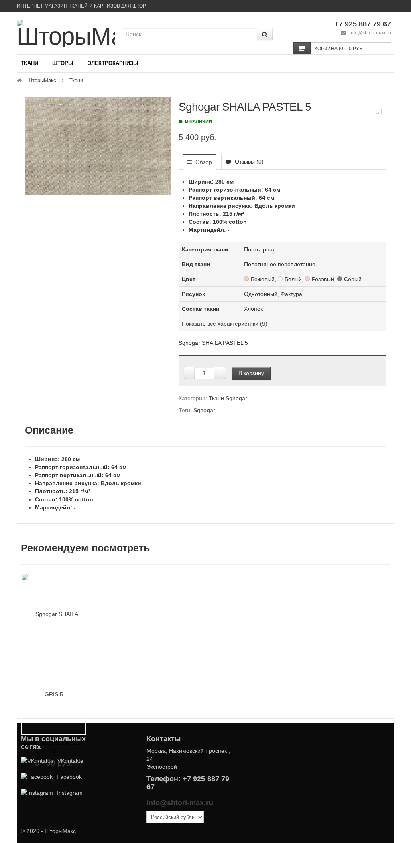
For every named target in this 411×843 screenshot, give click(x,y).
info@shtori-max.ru (370, 33)
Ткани (29, 63)
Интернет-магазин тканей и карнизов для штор (81, 6)
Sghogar (236, 398)
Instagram (70, 793)
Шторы (62, 63)
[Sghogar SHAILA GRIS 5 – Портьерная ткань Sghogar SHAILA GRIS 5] (53, 653)
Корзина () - (339, 48)
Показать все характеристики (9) (224, 323)
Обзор (203, 162)
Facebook (69, 777)
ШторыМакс (41, 80)
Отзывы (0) (248, 161)
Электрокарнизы (112, 63)
